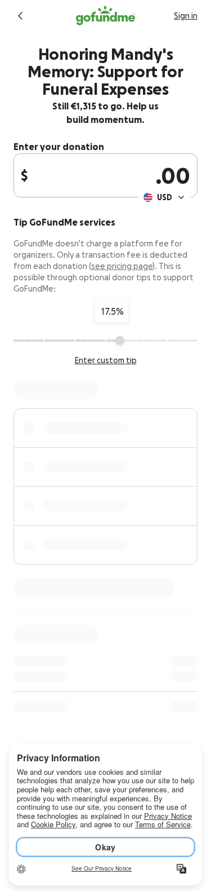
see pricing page (121, 266)
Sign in (185, 15)
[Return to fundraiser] (20, 16)
